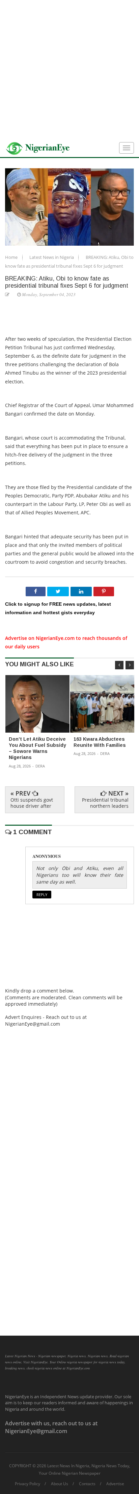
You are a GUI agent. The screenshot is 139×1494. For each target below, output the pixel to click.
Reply (41, 894)
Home (12, 257)
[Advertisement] (69, 69)
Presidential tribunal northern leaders (105, 803)
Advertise (115, 1483)
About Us (59, 1483)
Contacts (87, 1483)
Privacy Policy (27, 1483)
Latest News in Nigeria (52, 257)
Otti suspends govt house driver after (31, 803)
